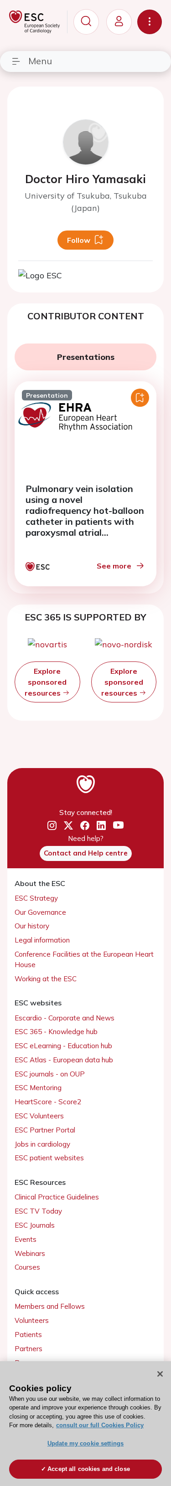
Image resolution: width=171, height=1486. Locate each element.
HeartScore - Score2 (48, 1101)
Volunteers (32, 1320)
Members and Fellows (50, 1306)
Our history (32, 926)
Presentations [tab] (85, 357)
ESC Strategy (36, 898)
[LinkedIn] (101, 826)
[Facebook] (84, 826)
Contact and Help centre (86, 853)
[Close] (160, 1374)
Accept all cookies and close (88, 1469)
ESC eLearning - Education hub (63, 1045)
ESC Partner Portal (45, 1130)
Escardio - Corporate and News (64, 1018)
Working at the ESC (46, 978)
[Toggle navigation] (149, 22)
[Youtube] (118, 826)
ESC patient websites (49, 1157)
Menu (40, 61)
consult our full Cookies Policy (100, 1425)
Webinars (30, 1253)
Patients (28, 1334)
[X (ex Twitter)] (68, 826)
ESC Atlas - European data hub (64, 1060)
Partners (28, 1348)
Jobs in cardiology (42, 1144)
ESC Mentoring (38, 1087)
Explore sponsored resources (46, 681)
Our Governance (40, 912)
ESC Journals (35, 1225)
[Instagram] (52, 826)
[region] (85, 1423)
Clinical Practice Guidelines (57, 1197)
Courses (27, 1267)
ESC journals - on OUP (50, 1074)
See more (114, 565)
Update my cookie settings (85, 1443)
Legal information (42, 940)
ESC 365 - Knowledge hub (56, 1031)
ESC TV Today (38, 1211)
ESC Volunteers (39, 1116)
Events (25, 1239)
